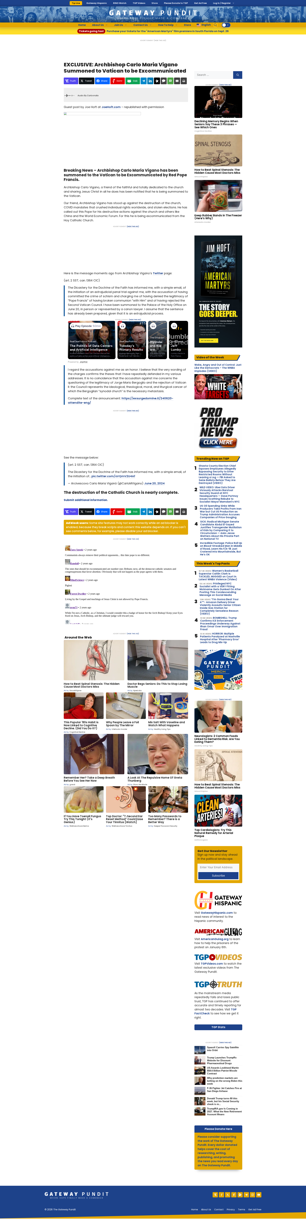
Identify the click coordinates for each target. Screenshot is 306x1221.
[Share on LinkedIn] (150, 81)
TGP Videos (139, 3)
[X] (227, 1194)
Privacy (231, 1209)
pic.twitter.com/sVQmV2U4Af (113, 476)
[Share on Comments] (164, 81)
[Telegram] (246, 1194)
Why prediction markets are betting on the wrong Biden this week (224, 1081)
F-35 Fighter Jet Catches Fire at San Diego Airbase (224, 1089)
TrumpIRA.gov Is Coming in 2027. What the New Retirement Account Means (224, 1111)
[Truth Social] (215, 1194)
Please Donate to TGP (176, 3)
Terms (241, 1209)
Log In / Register (222, 3)
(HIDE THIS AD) (160, 40)
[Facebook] (234, 1194)
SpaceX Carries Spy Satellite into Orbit (223, 1049)
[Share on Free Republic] (157, 81)
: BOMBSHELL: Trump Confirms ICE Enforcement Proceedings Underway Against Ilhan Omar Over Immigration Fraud (220, 623)
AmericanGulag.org (215, 939)
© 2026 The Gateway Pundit (60, 1209)
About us (206, 1209)
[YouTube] (258, 1194)
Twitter (158, 273)
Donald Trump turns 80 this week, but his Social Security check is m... (223, 1101)
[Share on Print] (184, 81)
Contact (219, 1209)
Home (82, 25)
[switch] (226, 25)
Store (155, 3)
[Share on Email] (177, 81)
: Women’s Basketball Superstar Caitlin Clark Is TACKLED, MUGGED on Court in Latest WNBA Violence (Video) (218, 575)
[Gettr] (221, 1194)
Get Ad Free (200, 3)
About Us (98, 25)
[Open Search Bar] (215, 25)
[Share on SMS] (170, 81)
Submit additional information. (86, 500)
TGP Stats (218, 1027)
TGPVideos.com (212, 964)
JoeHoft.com (111, 107)
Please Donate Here (218, 1129)
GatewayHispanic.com (217, 913)
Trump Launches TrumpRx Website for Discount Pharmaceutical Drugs (222, 1060)
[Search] (237, 75)
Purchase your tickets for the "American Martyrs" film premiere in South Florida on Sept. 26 (154, 31)
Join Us (118, 25)
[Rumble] (240, 1194)
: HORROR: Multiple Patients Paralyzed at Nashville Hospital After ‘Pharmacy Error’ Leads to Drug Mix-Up (220, 638)
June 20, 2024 (154, 483)
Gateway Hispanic (96, 3)
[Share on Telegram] (144, 81)
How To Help (166, 25)
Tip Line (76, 3)
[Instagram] (252, 1194)
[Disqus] (126, 584)
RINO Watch (119, 3)
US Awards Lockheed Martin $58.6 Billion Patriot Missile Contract (223, 1070)
